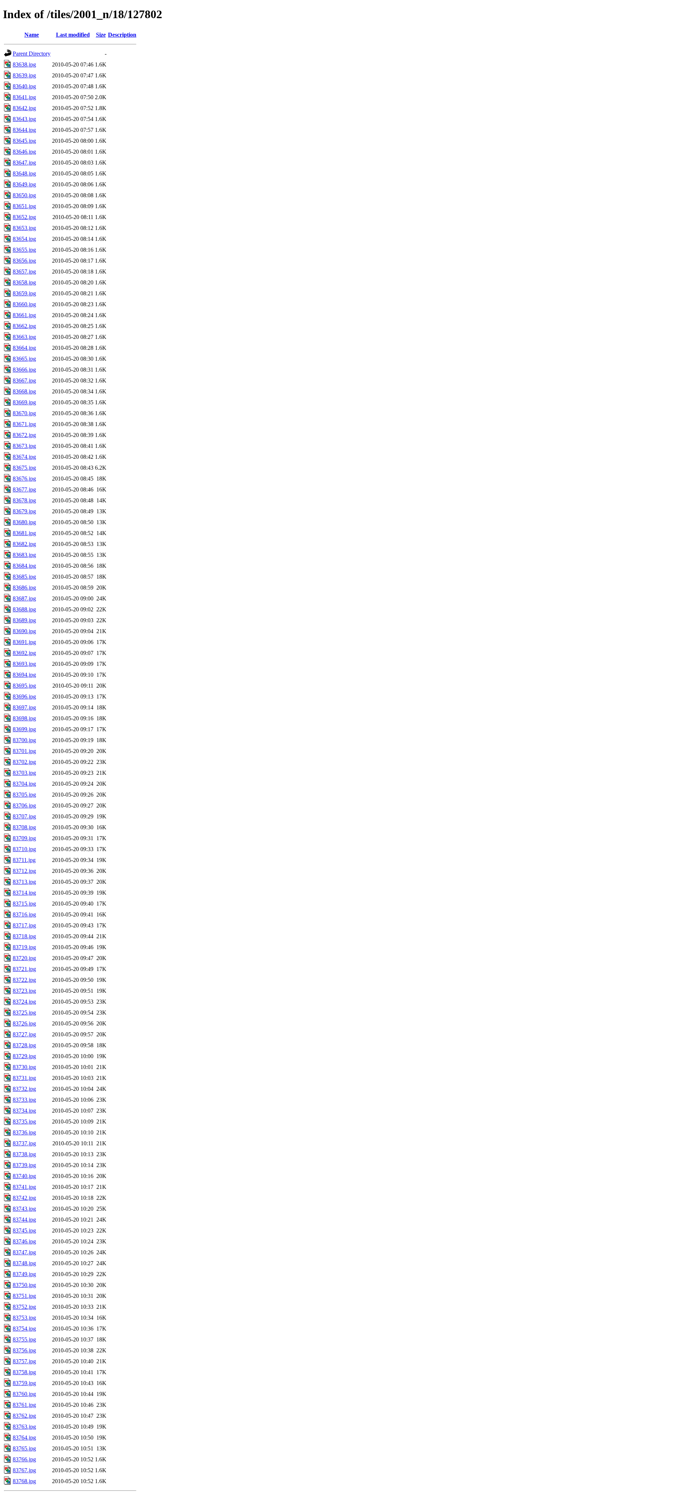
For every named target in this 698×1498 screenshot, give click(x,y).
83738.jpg (24, 1154)
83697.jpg (24, 707)
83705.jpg (24, 794)
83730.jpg (24, 1067)
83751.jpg (24, 1296)
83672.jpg (24, 435)
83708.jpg (24, 827)
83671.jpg (24, 424)
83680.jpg (24, 522)
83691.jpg (24, 642)
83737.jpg (24, 1143)
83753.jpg (24, 1318)
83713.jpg (24, 882)
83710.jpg (24, 849)
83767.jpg (24, 1470)
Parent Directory (32, 53)
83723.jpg (24, 991)
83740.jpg (24, 1176)
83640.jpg (24, 86)
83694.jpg (24, 675)
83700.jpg (24, 740)
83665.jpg (24, 359)
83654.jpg (24, 239)
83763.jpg (24, 1427)
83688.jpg (24, 609)
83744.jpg (24, 1219)
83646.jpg (24, 152)
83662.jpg (24, 326)
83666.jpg (24, 370)
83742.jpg (24, 1198)
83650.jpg (24, 195)
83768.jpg (24, 1481)
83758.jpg (24, 1372)
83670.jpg (24, 413)
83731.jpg (24, 1078)
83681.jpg (24, 533)
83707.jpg (24, 816)
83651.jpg (24, 206)
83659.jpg (24, 293)
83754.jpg (24, 1328)
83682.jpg (24, 544)
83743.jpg (24, 1209)
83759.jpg (24, 1383)
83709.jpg (24, 838)
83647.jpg (24, 162)
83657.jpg (24, 271)
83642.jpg (24, 108)
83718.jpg (24, 936)
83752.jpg (24, 1307)
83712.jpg (24, 871)
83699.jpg (24, 729)
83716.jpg (24, 914)
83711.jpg (24, 860)
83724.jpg (24, 1002)
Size (101, 35)
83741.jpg (24, 1187)
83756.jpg (24, 1350)
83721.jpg (24, 969)
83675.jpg (24, 468)
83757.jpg (24, 1361)
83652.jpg (24, 217)
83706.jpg (24, 805)
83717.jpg (24, 925)
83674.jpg (24, 457)
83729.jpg (24, 1056)
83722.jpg (24, 980)
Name (31, 35)
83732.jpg (24, 1089)
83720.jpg (24, 958)
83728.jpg (24, 1045)
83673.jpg (24, 446)
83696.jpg (24, 696)
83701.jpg (24, 751)
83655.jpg (24, 250)
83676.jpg (24, 478)
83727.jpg (24, 1034)
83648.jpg (24, 173)
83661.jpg (24, 315)
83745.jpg (24, 1230)
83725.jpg (24, 1012)
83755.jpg (24, 1339)
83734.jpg (24, 1111)
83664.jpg (24, 348)
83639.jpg (24, 75)
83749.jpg (24, 1274)
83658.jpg (24, 282)
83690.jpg (24, 631)
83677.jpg (24, 489)
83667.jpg (24, 380)
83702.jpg (24, 762)
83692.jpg (24, 653)
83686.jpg (24, 587)
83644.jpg (24, 130)
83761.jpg (24, 1405)
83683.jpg (24, 555)
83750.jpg (24, 1285)
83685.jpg (24, 577)
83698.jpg (24, 718)
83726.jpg (24, 1023)
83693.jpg (24, 664)
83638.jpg (24, 64)
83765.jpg (24, 1448)
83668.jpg (24, 391)
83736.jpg (24, 1132)
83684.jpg (24, 566)
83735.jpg (24, 1121)
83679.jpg (24, 511)
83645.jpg (24, 141)
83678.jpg (24, 500)
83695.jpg (24, 686)
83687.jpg (24, 598)
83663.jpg (24, 337)
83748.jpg (24, 1263)
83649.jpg (24, 184)
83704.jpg (24, 784)
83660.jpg (24, 304)
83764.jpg (24, 1437)
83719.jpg (24, 947)
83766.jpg (24, 1459)
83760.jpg (24, 1394)
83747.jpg (24, 1252)
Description (122, 35)
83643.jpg (24, 119)
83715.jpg (24, 903)
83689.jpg (24, 620)
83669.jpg (24, 402)
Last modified (73, 35)
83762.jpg (24, 1416)
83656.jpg (24, 261)
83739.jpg (24, 1165)
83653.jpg (24, 228)
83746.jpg (24, 1241)
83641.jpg (24, 97)
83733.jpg (24, 1100)
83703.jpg (24, 773)
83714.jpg (24, 893)
